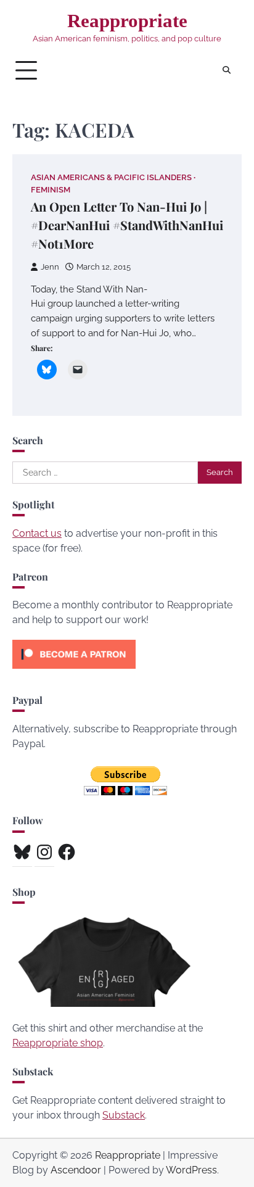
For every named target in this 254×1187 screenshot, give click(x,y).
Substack (123, 1115)
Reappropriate (127, 20)
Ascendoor (76, 1170)
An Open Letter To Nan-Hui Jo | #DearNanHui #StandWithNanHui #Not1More (127, 225)
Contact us (37, 533)
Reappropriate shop (57, 1043)
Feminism (50, 189)
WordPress (191, 1170)
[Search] (226, 70)
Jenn (50, 266)
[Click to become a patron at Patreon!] (74, 671)
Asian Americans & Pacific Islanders (111, 177)
